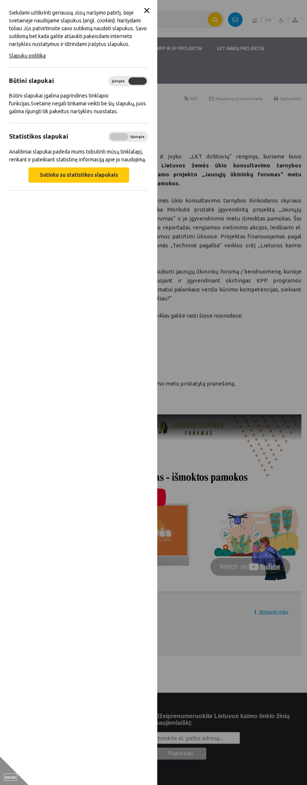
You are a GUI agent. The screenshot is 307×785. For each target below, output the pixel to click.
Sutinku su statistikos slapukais (79, 175)
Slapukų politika (27, 56)
